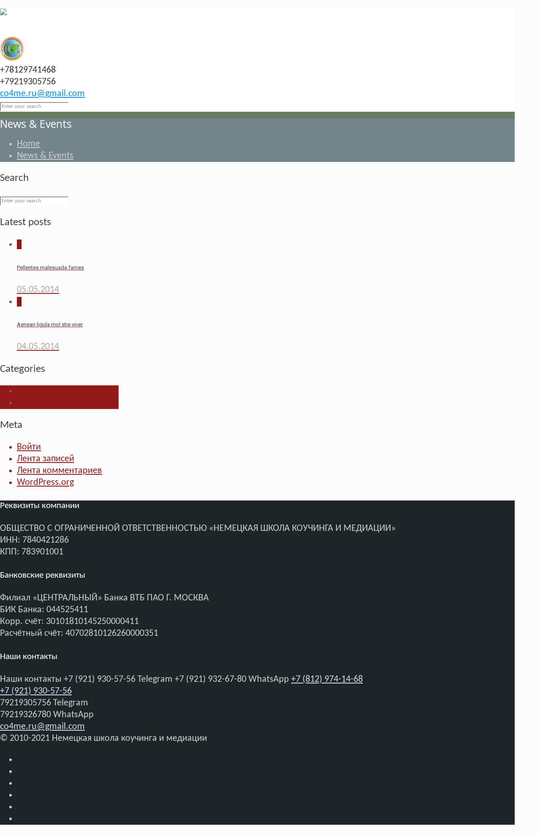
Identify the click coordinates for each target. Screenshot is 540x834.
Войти (29, 447)
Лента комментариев (59, 471)
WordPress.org (45, 482)
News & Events (45, 156)
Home (28, 144)
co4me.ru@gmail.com (42, 94)
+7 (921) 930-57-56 (36, 691)
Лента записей (45, 459)
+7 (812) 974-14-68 (327, 679)
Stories (30, 403)
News (27, 391)
